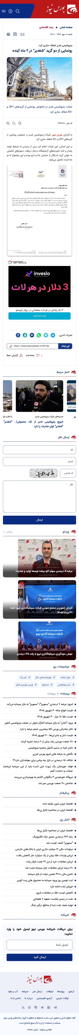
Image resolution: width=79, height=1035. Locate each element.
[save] (15, 34)
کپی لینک (65, 346)
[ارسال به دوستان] (22, 34)
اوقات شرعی (62, 998)
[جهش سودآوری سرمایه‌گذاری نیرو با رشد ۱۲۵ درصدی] (39, 640)
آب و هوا (13, 992)
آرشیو (71, 992)
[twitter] (46, 335)
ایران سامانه (32, 1030)
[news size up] (8, 123)
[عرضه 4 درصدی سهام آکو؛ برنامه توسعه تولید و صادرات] (39, 558)
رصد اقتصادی (46, 27)
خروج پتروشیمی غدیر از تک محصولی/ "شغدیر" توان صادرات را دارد (54, 424)
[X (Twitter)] (42, 1007)
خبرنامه (25, 992)
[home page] (62, 9)
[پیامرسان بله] (35, 1007)
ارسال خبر (37, 992)
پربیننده (64, 693)
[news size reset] (14, 123)
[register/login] (10, 11)
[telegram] (53, 335)
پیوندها (60, 992)
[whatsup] (39, 335)
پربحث (51, 693)
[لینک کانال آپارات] (29, 1007)
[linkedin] (32, 335)
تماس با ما (16, 998)
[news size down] (19, 123)
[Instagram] (48, 1007)
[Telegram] (55, 1007)
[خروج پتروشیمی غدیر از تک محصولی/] (54, 396)
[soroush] (25, 335)
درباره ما (29, 998)
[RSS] (23, 1007)
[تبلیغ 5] (39, 326)
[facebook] (18, 335)
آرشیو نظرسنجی (44, 998)
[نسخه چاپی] (8, 34)
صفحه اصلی (66, 27)
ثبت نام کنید (39, 316)
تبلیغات (49, 992)
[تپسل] (10, 262)
